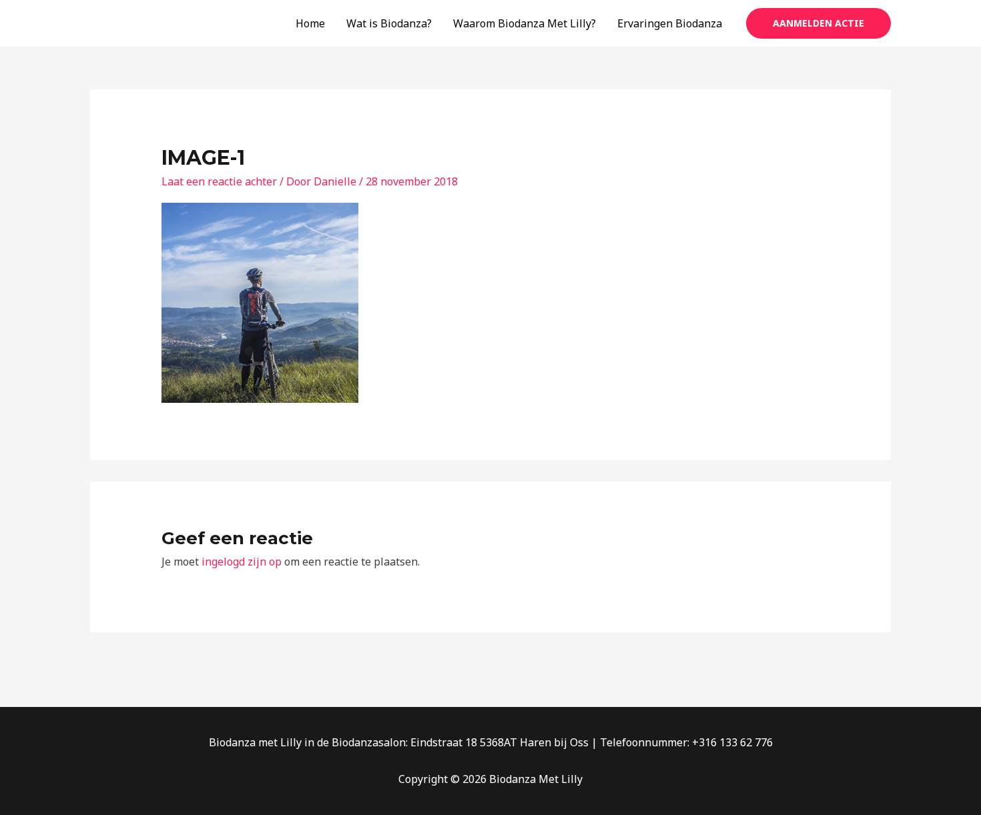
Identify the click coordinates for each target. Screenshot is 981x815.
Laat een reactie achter (219, 181)
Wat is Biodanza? (389, 23)
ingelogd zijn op (242, 561)
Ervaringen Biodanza (669, 23)
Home (310, 23)
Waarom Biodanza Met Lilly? (524, 23)
